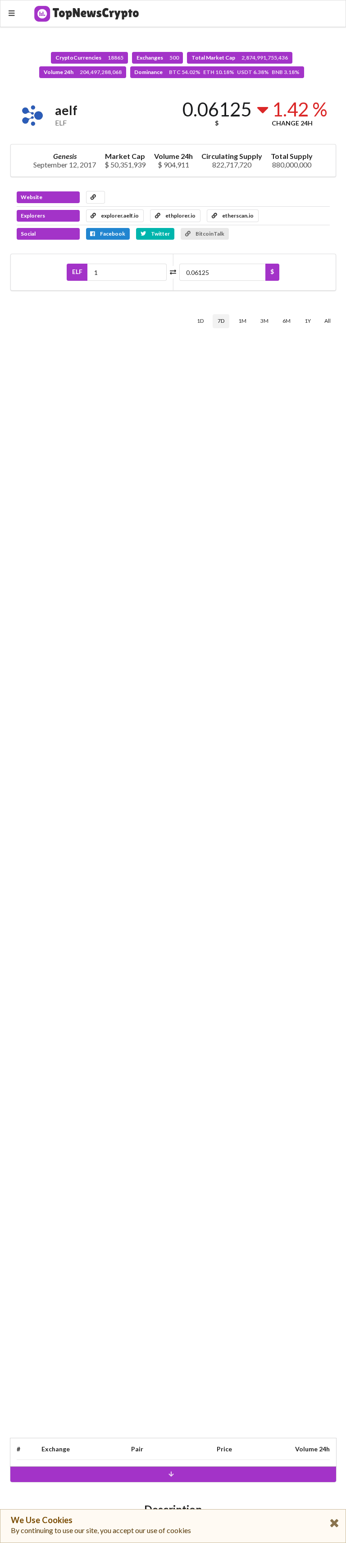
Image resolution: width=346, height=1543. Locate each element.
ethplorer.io (180, 215)
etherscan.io (237, 215)
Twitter (160, 233)
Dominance (217, 72)
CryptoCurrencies (89, 57)
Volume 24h (83, 72)
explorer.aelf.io (119, 215)
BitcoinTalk (209, 233)
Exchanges (158, 57)
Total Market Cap (239, 57)
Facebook (112, 233)
